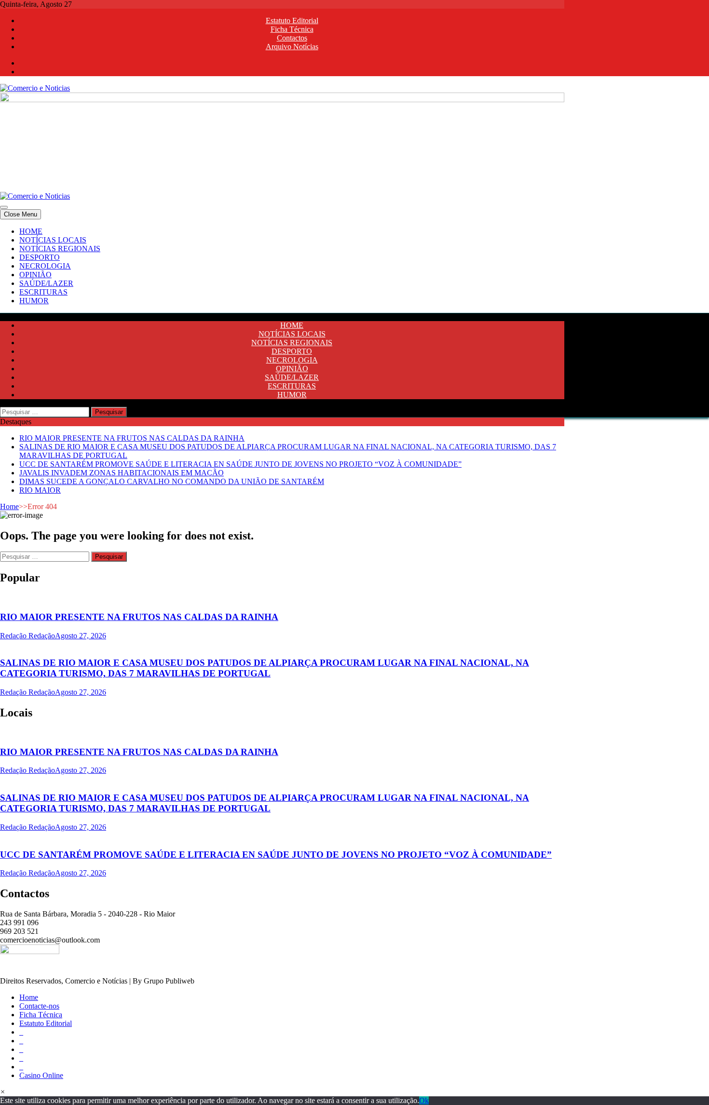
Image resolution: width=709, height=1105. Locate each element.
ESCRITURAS (43, 292)
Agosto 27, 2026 (80, 636)
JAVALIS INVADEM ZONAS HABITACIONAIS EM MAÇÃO (121, 473)
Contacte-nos (39, 1006)
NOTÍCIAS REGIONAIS (59, 248)
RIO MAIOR (40, 490)
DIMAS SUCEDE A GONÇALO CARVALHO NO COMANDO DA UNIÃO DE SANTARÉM (171, 481)
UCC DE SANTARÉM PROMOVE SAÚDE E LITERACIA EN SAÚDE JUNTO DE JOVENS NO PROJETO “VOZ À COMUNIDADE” (240, 464)
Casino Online (41, 1075)
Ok (424, 1100)
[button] (2, 1092)
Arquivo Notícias (292, 46)
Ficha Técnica (292, 29)
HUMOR (34, 300)
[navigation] (354, 266)
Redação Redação (27, 636)
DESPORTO (39, 257)
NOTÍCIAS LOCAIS (52, 240)
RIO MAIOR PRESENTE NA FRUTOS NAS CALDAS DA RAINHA (132, 438)
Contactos (292, 38)
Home (9, 506)
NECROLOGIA (45, 266)
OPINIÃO (35, 274)
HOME (30, 231)
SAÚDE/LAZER (46, 283)
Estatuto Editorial (292, 20)
